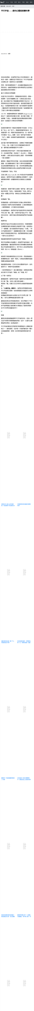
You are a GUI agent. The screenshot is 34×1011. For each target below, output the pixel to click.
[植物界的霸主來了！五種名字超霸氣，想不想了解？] (24, 913)
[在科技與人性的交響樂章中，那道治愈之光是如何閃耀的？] (24, 776)
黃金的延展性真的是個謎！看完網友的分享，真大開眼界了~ (8, 916)
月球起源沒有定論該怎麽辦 (24, 504)
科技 (11, 2)
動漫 (31, 2)
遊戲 (27, 2)
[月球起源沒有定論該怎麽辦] (24, 502)
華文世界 (8, 6)
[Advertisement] (17, 353)
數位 (19, 2)
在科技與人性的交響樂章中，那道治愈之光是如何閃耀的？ (24, 779)
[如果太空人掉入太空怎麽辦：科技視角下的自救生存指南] (8, 502)
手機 (23, 2)
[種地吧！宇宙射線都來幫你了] (8, 776)
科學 (15, 2)
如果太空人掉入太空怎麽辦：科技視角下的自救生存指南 (8, 506)
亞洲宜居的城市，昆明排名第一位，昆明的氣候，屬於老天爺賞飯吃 (24, 642)
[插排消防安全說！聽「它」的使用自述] (8, 639)
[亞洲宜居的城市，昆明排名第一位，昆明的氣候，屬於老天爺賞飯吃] (24, 639)
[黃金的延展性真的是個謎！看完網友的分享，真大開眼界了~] (8, 913)
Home (7, 2)
